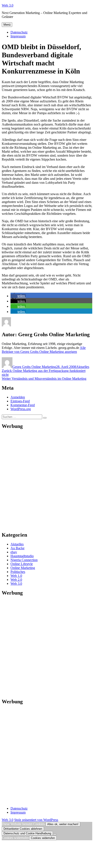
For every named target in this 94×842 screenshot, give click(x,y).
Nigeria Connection (24, 560)
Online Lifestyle (21, 564)
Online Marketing (22, 568)
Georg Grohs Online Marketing (34, 367)
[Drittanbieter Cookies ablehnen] (54, 834)
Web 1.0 (16, 576)
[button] (18, 296)
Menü (6, 24)
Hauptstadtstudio (22, 556)
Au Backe (17, 548)
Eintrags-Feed (20, 401)
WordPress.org (20, 409)
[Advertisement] (47, 481)
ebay (13, 552)
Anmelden (17, 397)
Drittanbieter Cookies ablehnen (22, 828)
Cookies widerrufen (43, 838)
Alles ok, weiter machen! (62, 824)
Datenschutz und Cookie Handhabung (27, 833)
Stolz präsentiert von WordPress (36, 820)
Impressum (18, 36)
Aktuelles (82, 367)
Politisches (17, 572)
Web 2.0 (16, 579)
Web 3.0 (7, 5)
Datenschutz (19, 32)
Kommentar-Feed (22, 405)
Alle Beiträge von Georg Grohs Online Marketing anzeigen (44, 350)
